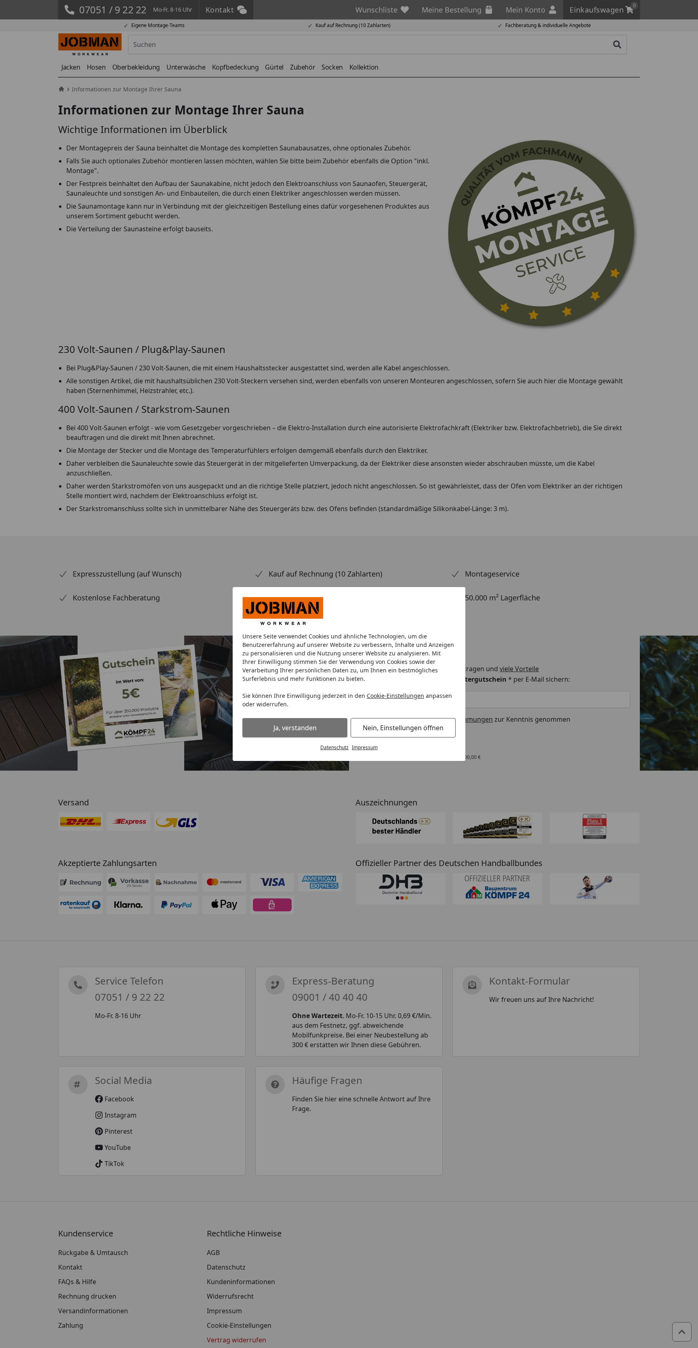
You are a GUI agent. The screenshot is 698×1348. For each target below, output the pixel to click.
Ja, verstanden (295, 727)
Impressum (365, 747)
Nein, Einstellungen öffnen (403, 727)
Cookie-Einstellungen (395, 695)
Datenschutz (334, 747)
